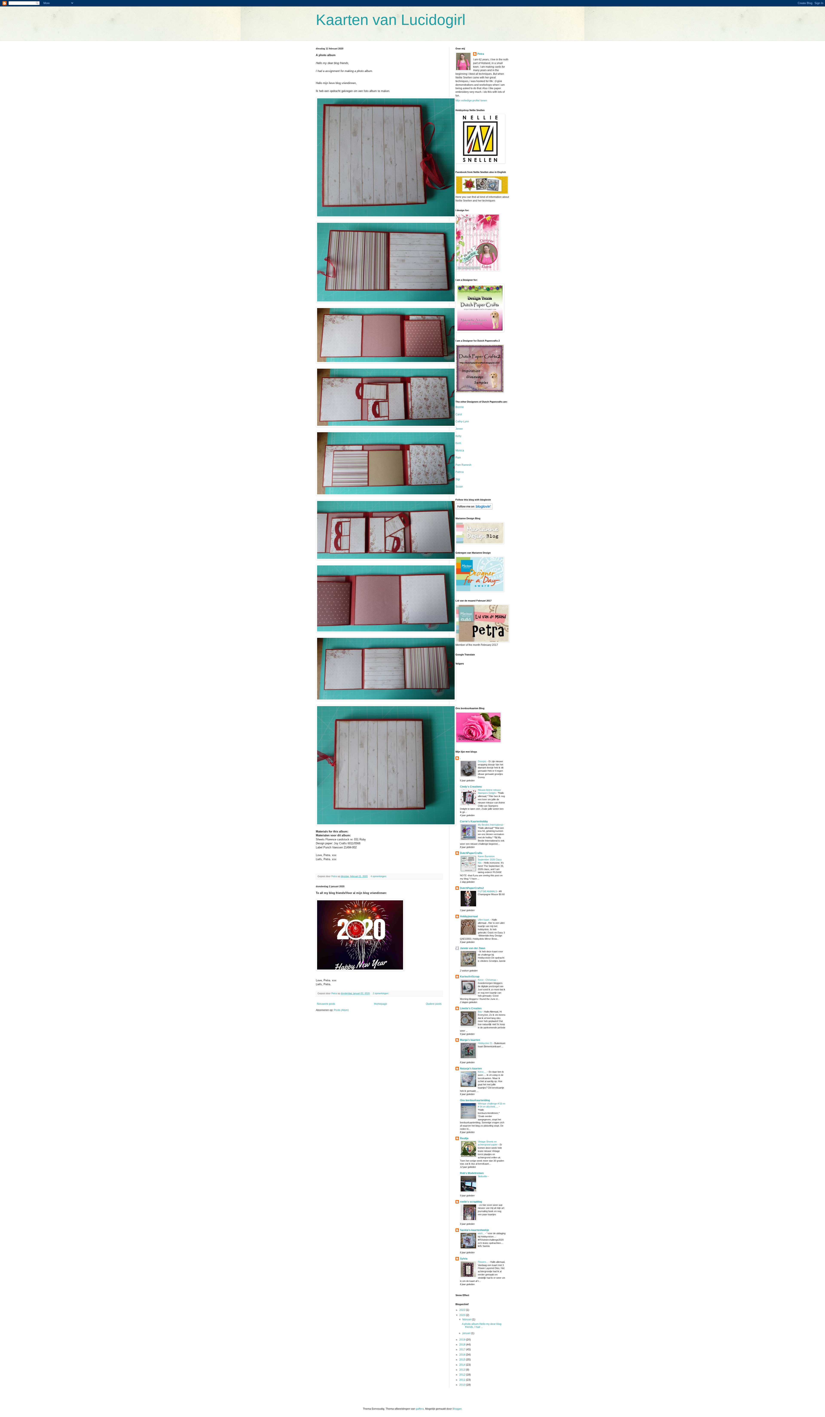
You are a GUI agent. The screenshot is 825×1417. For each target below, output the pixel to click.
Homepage (380, 1003)
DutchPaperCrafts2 (472, 888)
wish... (481, 1233)
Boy (480, 1011)
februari (467, 1319)
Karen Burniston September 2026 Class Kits (490, 859)
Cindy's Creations (471, 786)
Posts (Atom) (341, 1010)
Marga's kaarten (470, 1039)
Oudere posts (434, 1003)
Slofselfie (483, 1176)
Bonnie (459, 407)
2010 (462, 1384)
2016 (462, 1354)
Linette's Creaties (471, 1008)
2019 (462, 1339)
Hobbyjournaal (469, 916)
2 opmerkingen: (381, 993)
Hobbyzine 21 (485, 1043)
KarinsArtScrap (469, 976)
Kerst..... (482, 1071)
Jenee (459, 428)
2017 (462, 1349)
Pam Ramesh (463, 464)
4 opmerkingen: (379, 876)
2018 (462, 1344)
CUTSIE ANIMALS (488, 891)
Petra (480, 53)
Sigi (457, 479)
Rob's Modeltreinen (472, 1173)
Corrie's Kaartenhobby (474, 821)
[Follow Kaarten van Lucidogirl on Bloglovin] (474, 508)
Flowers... (483, 1262)
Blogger (456, 1408)
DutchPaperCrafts (471, 853)
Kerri (458, 443)
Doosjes (482, 761)
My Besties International (490, 824)
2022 (462, 1310)
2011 (462, 1379)
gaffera (420, 1408)
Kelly (458, 436)
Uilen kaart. (484, 919)
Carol (458, 414)
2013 (462, 1369)
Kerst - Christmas (487, 980)
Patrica (459, 471)
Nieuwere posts (326, 1003)
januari (466, 1333)
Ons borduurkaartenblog (475, 1100)
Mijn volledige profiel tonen (471, 100)
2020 (462, 1315)
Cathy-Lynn (462, 421)
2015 (462, 1359)
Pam (458, 457)
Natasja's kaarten (471, 1068)
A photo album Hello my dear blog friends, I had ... (481, 1325)
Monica (459, 450)
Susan (459, 486)
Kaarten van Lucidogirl (391, 19)
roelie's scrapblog (471, 1201)
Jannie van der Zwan (472, 948)
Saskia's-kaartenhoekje (474, 1230)
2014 (462, 1364)
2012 (462, 1374)
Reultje (464, 1138)
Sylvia (464, 1258)
